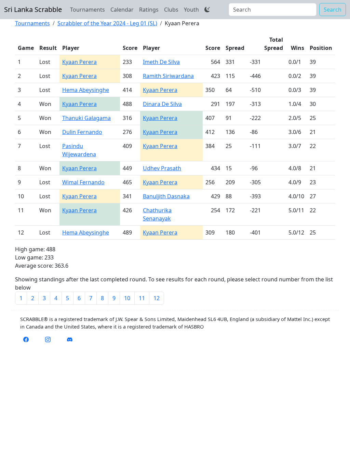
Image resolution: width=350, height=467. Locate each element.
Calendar (122, 9)
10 (127, 298)
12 (156, 298)
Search (332, 9)
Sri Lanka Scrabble (33, 9)
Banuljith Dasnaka (166, 196)
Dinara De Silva (162, 104)
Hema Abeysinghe (85, 90)
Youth (191, 9)
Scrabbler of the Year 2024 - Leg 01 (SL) (107, 23)
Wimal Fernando (83, 182)
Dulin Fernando (82, 132)
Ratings (149, 9)
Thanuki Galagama (86, 118)
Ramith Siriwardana (168, 76)
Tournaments (87, 9)
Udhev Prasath (162, 168)
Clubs (171, 9)
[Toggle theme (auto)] (207, 9)
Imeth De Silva (161, 62)
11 (142, 298)
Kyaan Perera (79, 62)
